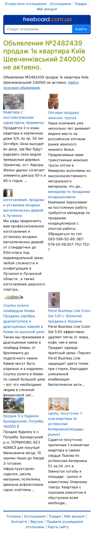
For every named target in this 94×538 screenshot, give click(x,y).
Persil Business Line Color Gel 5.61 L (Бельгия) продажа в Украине (69, 315)
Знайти (81, 29)
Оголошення (60, 4)
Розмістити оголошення (26, 4)
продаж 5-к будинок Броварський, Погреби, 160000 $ (23, 421)
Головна (14, 516)
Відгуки (36, 521)
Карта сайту (58, 527)
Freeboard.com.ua (47, 19)
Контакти (19, 521)
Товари (80, 4)
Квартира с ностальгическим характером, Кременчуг (24, 117)
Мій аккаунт (47, 9)
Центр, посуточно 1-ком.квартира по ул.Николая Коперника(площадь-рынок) (66, 424)
